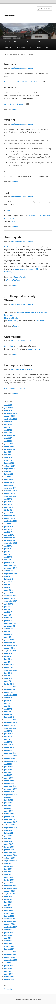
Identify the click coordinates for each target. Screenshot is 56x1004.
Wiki (30, 47)
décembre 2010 (10, 720)
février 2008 (9, 813)
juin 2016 (8, 581)
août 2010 (8, 731)
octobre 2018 (9, 518)
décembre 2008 (10, 786)
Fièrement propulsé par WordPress (28, 999)
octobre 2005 (9, 891)
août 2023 (8, 438)
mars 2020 (8, 479)
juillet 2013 (8, 656)
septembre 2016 (10, 573)
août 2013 (8, 653)
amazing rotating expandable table (26, 269)
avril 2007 (8, 841)
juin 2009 (8, 769)
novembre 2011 (10, 689)
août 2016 (8, 576)
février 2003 (9, 976)
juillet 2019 (8, 501)
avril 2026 (8, 410)
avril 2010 (8, 742)
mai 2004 (7, 938)
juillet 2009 (8, 766)
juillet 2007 (8, 833)
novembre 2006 (10, 855)
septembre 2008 (10, 794)
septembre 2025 (10, 419)
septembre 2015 (10, 601)
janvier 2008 (9, 816)
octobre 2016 (9, 570)
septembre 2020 (10, 468)
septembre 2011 (10, 695)
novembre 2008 (10, 789)
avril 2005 (8, 907)
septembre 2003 (10, 960)
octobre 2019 (9, 493)
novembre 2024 (10, 435)
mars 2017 (8, 559)
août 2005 (8, 896)
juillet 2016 (8, 579)
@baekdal (8, 210)
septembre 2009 (10, 761)
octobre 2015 (9, 598)
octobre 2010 (9, 725)
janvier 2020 (9, 485)
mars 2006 (8, 877)
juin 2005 (8, 902)
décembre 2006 (10, 852)
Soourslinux (9, 47)
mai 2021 (7, 454)
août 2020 (8, 471)
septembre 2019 (10, 496)
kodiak (30, 68)
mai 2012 (7, 675)
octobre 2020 (9, 466)
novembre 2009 (10, 755)
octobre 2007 (9, 824)
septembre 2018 (10, 521)
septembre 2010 (10, 728)
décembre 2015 (10, 595)
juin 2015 (8, 606)
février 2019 (9, 510)
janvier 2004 (9, 949)
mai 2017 (7, 554)
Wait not (9, 120)
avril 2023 (8, 441)
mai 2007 (7, 838)
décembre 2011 (10, 686)
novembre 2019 (10, 490)
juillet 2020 (8, 474)
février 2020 (9, 482)
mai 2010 (7, 739)
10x (6, 192)
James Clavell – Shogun (13, 104)
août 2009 (8, 764)
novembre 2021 (10, 449)
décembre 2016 (10, 565)
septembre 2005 (10, 894)
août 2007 (8, 830)
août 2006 (8, 863)
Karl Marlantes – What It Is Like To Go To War (21, 82)
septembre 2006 (10, 860)
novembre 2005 (10, 888)
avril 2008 (8, 808)
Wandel (23, 277)
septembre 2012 (10, 670)
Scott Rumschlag (10, 246)
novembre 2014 (10, 626)
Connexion (8, 989)
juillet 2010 (8, 733)
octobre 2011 (9, 692)
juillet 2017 (8, 548)
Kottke (12, 221)
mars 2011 (8, 711)
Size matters (12, 337)
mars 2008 (8, 811)
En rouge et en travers (19, 365)
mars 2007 (8, 844)
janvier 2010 (9, 750)
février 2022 (9, 446)
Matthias (16, 277)
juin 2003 (8, 968)
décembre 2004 (10, 918)
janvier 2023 (9, 443)
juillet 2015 (8, 604)
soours (9, 15)
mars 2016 (8, 590)
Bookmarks (31, 42)
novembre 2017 (10, 540)
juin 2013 (8, 659)
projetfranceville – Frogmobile (15, 388)
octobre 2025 (9, 416)
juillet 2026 (8, 408)
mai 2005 (7, 905)
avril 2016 (8, 587)
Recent (38, 47)
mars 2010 (8, 744)
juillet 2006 (8, 866)
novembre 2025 (10, 413)
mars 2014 (8, 637)
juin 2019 (8, 504)
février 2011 (9, 714)
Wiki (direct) (21, 47)
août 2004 (8, 929)
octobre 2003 (9, 957)
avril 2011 (8, 709)
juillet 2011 (8, 700)
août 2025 (8, 421)
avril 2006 (8, 874)
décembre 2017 (10, 537)
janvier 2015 (9, 620)
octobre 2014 (9, 628)
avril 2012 (8, 678)
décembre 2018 (10, 515)
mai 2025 (7, 427)
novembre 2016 (10, 568)
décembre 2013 (10, 642)
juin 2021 (8, 452)
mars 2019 (8, 507)
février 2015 (9, 617)
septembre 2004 (10, 927)
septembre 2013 (10, 651)
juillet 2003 (8, 965)
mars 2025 (8, 432)
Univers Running (34, 349)
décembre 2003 (10, 952)
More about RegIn (11, 318)
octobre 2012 (9, 667)
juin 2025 (8, 424)
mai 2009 (7, 772)
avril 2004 (8, 940)
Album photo (18, 42)
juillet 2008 (8, 800)
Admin (47, 47)
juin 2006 (8, 869)
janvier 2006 (9, 883)
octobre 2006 (9, 858)
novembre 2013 (10, 645)
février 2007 (9, 847)
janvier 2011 (9, 717)
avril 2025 (8, 430)
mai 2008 (7, 805)
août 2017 (8, 546)
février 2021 (9, 460)
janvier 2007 (9, 849)
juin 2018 (8, 529)
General (16, 109)
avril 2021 (8, 457)
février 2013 (9, 664)
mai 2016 (7, 584)
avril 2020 (8, 477)
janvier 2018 (9, 535)
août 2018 (8, 523)
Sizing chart (8, 346)
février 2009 (9, 780)
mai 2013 (7, 662)
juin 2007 (8, 835)
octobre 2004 (9, 924)
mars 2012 (8, 681)
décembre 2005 (10, 885)
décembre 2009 (10, 753)
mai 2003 (7, 971)
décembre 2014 (10, 623)
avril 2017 (8, 557)
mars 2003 (8, 974)
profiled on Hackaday (13, 280)
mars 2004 (8, 943)
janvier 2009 (9, 783)
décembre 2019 (10, 488)
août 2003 (8, 963)
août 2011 (8, 697)
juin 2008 (8, 802)
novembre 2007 (10, 822)
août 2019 (8, 499)
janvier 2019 (9, 512)
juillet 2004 (8, 932)
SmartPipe (40, 320)
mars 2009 (8, 778)
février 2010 (9, 747)
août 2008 (8, 797)
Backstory (8, 271)
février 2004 (9, 946)
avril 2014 (8, 634)
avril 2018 (8, 532)
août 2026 (8, 405)
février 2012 (9, 684)
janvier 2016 (9, 592)
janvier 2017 (9, 562)
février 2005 (9, 913)
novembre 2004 (10, 921)
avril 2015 (8, 612)
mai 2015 (7, 609)
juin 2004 (8, 935)
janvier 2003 (9, 979)
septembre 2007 (10, 827)
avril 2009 (8, 775)
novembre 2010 (10, 722)
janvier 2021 (9, 463)
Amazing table (13, 237)
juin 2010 (8, 736)
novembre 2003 (10, 954)
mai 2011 (7, 706)
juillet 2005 (8, 899)
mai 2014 (7, 631)
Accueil (7, 42)
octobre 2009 (9, 758)
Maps (40, 42)
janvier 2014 (9, 640)
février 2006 (9, 880)
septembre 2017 (10, 543)
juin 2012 (8, 673)
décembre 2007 (10, 819)
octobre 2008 (9, 791)
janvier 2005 (9, 916)
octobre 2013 (9, 648)
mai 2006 (7, 871)
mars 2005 (8, 910)
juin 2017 (8, 551)
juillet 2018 (8, 526)
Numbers (10, 64)
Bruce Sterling (13, 320)
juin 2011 (8, 703)
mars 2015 (8, 615)
